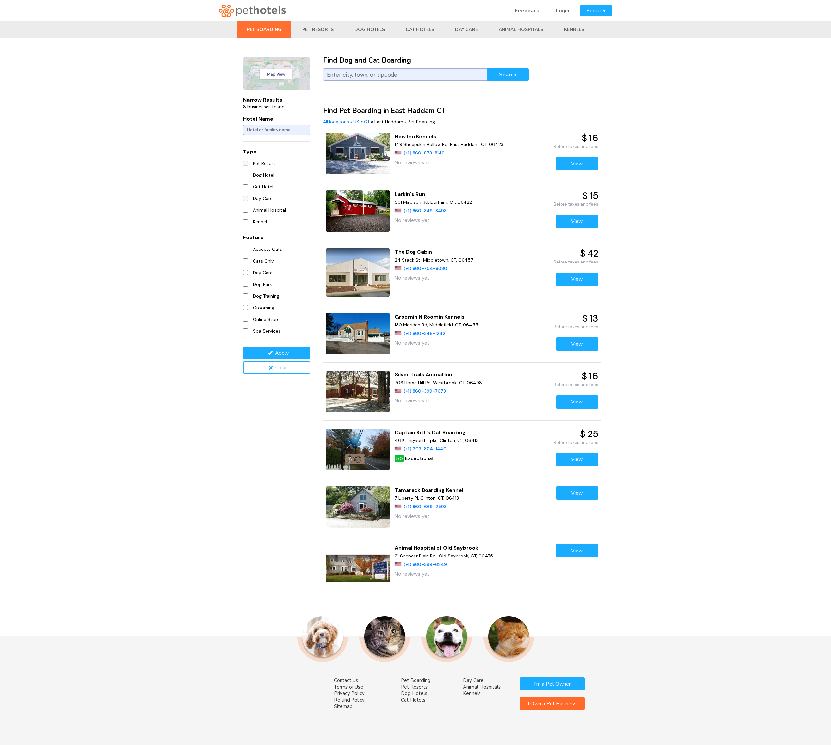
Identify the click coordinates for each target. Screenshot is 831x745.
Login (562, 10)
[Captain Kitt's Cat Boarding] (358, 449)
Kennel (260, 222)
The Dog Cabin (413, 252)
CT (367, 122)
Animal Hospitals (521, 29)
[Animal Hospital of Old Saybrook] (358, 568)
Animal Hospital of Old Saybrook (436, 547)
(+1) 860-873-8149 (424, 153)
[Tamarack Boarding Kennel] (358, 507)
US (356, 122)
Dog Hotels (369, 29)
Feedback (527, 10)
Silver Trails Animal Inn (423, 374)
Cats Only (263, 261)
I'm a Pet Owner (552, 684)
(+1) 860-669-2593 (425, 506)
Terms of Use (348, 687)
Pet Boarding (264, 29)
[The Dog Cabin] (358, 272)
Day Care (466, 29)
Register (596, 10)
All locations (336, 122)
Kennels (574, 29)
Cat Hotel (263, 186)
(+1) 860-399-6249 (425, 564)
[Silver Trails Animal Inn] (358, 391)
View (577, 163)
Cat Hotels (420, 29)
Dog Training (266, 296)
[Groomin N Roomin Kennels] (358, 333)
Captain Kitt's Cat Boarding (430, 432)
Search (507, 74)
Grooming (263, 308)
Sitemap (343, 706)
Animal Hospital (269, 210)
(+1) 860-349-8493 (425, 211)
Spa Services (266, 331)
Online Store (266, 319)
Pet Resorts (318, 29)
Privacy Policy (349, 693)
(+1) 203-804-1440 (425, 449)
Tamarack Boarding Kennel (429, 490)
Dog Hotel (263, 175)
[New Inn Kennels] (358, 153)
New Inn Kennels (415, 136)
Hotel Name (258, 119)
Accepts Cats (267, 249)
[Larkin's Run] (358, 211)
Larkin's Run (410, 194)
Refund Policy (349, 700)
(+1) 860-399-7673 (425, 391)
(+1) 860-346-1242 (425, 333)
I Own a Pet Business (552, 703)
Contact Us (346, 680)
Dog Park (262, 284)
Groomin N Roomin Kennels (430, 316)
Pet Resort (264, 163)
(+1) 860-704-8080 (425, 268)
